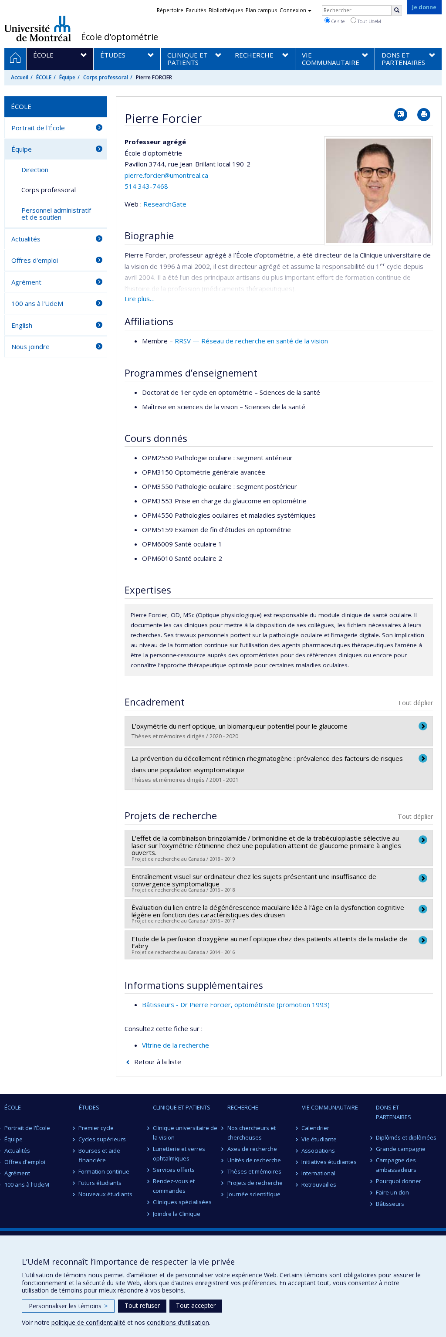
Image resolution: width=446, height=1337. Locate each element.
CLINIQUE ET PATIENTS (181, 1107)
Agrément (26, 282)
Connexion (293, 10)
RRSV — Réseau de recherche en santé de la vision (251, 340)
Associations (318, 1150)
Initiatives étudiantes (329, 1162)
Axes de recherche (252, 1149)
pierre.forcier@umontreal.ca (166, 175)
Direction (34, 169)
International (319, 1173)
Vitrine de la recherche (175, 1045)
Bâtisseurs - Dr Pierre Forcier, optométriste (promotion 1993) (236, 1004)
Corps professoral (105, 77)
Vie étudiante (319, 1139)
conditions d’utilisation (178, 1322)
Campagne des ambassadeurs (396, 1165)
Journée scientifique (253, 1194)
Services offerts (174, 1170)
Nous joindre (30, 346)
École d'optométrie (119, 37)
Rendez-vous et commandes (174, 1185)
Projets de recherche (255, 1183)
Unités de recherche (254, 1160)
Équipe (67, 77)
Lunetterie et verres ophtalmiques (179, 1153)
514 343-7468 (146, 186)
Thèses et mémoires (254, 1171)
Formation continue (104, 1171)
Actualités (26, 238)
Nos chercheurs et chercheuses (251, 1132)
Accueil (19, 77)
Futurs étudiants (100, 1183)
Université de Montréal (37, 28)
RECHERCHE (242, 1107)
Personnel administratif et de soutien (56, 214)
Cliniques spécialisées (182, 1202)
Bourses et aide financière (100, 1155)
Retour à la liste (157, 1061)
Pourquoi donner (398, 1181)
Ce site (337, 21)
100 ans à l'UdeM (37, 303)
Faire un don (392, 1192)
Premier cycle (96, 1128)
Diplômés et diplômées (406, 1137)
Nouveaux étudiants (106, 1194)
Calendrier (316, 1128)
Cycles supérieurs (102, 1139)
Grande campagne (401, 1149)
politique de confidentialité (88, 1322)
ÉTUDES (89, 1107)
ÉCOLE (43, 77)
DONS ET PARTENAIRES (393, 1112)
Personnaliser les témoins (68, 1306)
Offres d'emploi (34, 260)
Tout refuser (142, 1305)
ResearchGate (164, 204)
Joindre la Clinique (176, 1214)
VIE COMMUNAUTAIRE (330, 1107)
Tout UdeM (368, 21)
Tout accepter (196, 1305)
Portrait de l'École (38, 127)
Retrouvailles (319, 1184)
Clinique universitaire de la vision (185, 1132)
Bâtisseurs (390, 1204)
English (21, 325)
